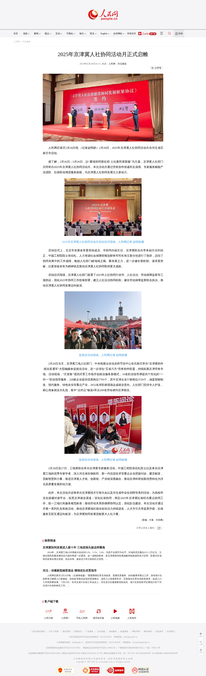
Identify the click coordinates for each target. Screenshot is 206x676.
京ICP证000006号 (143, 653)
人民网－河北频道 (118, 64)
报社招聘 (66, 631)
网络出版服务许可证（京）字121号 (119, 653)
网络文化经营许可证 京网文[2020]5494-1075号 (82, 653)
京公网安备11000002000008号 (165, 653)
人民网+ (65, 618)
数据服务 (124, 631)
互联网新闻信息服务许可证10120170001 (63, 648)
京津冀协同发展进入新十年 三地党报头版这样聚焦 (74, 547)
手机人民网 (81, 618)
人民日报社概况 (38, 631)
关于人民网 (54, 631)
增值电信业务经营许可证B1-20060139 (99, 648)
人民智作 (131, 618)
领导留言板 (98, 618)
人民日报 (48, 618)
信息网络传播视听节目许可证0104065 (44, 653)
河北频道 (27, 42)
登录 (180, 33)
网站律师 (148, 631)
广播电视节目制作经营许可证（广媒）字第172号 (139, 648)
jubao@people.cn (130, 637)
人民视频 (115, 618)
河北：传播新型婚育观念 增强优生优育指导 (70, 570)
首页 (15, 33)
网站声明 (136, 631)
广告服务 (89, 631)
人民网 (17, 42)
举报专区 (131, 33)
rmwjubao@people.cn (141, 642)
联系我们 (171, 631)
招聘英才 (78, 631)
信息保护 (159, 631)
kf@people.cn (77, 642)
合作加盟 (101, 631)
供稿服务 (113, 631)
